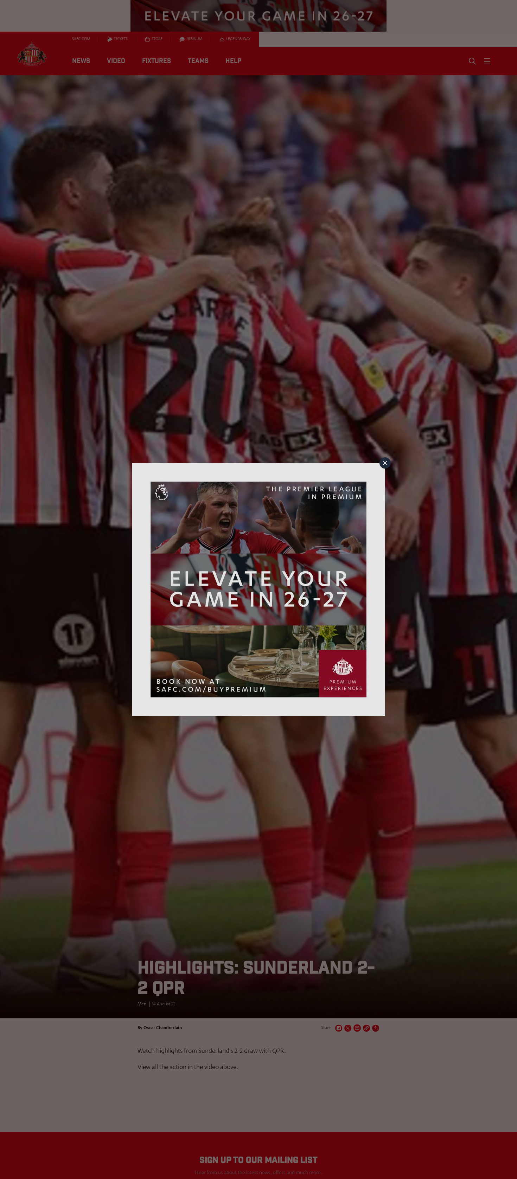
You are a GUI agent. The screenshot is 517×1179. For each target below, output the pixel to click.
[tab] (385, 463)
